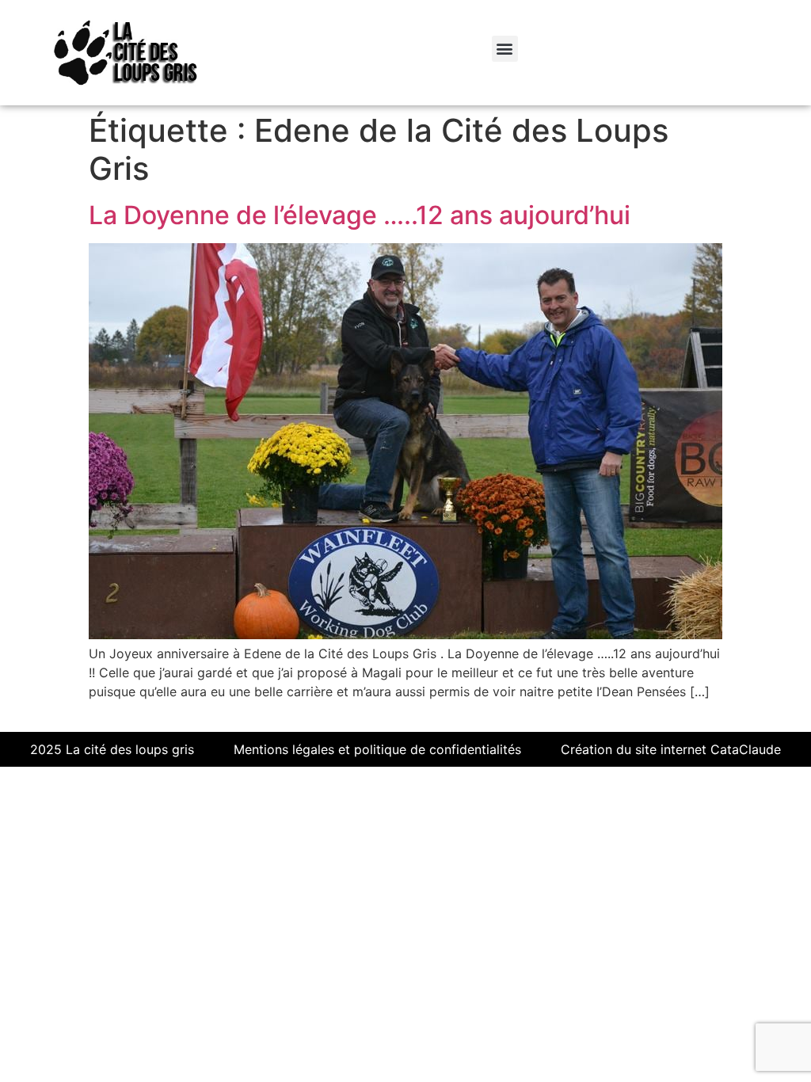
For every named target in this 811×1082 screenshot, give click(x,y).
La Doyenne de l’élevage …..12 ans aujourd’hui (359, 215)
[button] (505, 49)
